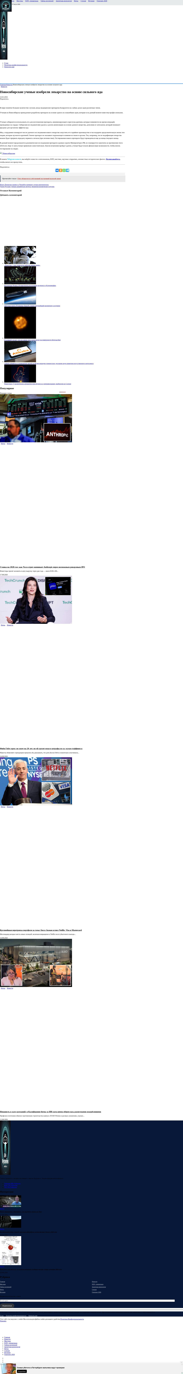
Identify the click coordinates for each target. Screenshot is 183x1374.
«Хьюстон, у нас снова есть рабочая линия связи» (22, 265)
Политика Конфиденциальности (72, 1319)
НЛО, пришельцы (31, 1)
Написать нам (32, 1315)
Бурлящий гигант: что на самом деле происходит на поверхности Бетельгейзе (32, 340)
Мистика (20, 1)
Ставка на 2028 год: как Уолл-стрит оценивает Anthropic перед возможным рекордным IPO (42, 567)
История (91, 1)
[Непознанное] (3, 58)
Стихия (83, 1)
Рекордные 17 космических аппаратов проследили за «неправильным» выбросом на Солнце (37, 384)
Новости (11, 1)
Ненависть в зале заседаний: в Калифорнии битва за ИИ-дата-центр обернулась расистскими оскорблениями (50, 1112)
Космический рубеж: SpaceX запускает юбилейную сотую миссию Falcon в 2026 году (28, 1232)
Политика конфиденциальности (16, 1315)
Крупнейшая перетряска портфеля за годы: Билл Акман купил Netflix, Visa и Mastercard (41, 930)
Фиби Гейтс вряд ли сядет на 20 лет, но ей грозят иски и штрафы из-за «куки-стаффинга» (41, 748)
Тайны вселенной (47, 1)
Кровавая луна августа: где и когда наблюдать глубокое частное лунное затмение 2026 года (31, 1269)
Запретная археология (64, 1)
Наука (76, 1)
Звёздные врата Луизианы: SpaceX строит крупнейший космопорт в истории (32, 306)
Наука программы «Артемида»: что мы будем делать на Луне (21, 1212)
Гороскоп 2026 (102, 1)
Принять (3, 1321)
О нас (2, 1315)
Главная (3, 85)
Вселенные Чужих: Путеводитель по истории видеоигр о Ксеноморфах (30, 285)
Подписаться (7, 1306)
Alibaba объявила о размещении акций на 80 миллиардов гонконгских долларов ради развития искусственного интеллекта (49, 363)
